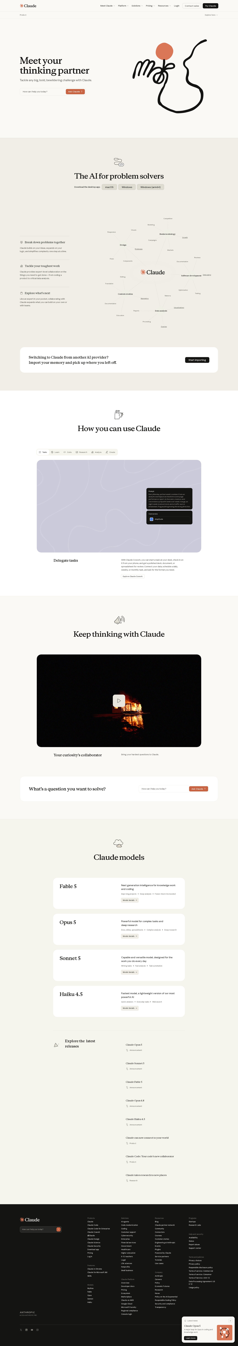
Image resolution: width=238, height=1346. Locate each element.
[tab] (43, 452)
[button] (107, 6)
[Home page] (28, 6)
